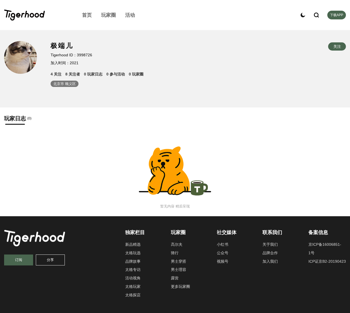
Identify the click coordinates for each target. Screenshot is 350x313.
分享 (50, 260)
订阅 (18, 260)
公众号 (222, 253)
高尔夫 (176, 244)
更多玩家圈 (180, 286)
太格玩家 (133, 286)
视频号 (222, 261)
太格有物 (37, 15)
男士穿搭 (178, 261)
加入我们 (270, 261)
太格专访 (133, 269)
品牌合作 (270, 253)
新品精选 (133, 244)
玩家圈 (108, 15)
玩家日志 (93, 74)
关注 (56, 74)
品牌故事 (133, 261)
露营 (175, 278)
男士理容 (178, 269)
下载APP (336, 15)
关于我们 (270, 244)
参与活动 (115, 74)
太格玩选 (133, 253)
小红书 (222, 244)
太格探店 (133, 295)
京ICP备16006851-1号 (324, 248)
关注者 (72, 74)
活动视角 (133, 278)
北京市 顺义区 (64, 84)
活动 (130, 15)
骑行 (175, 253)
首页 (87, 15)
